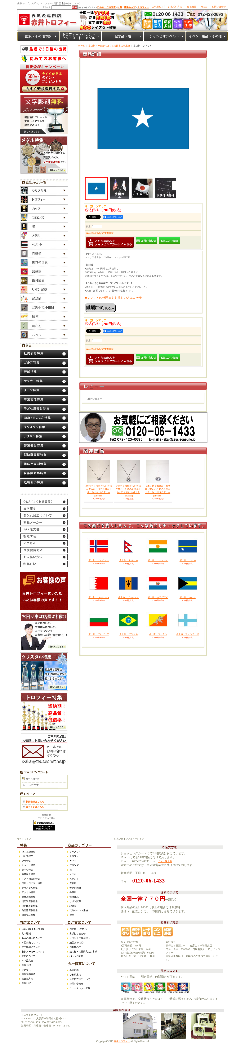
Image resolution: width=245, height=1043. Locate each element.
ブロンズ (74, 865)
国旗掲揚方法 (28, 974)
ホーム (81, 45)
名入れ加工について (32, 938)
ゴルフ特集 (27, 856)
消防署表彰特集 (30, 901)
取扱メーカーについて (33, 951)
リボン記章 (75, 901)
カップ (72, 860)
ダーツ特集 (27, 869)
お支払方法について (79, 979)
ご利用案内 (157, 6)
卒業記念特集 (28, 874)
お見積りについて (78, 929)
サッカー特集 (28, 865)
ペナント (74, 879)
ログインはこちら (35, 807)
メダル (72, 874)
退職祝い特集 (28, 915)
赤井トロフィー (122, 1041)
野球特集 (26, 860)
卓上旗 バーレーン (98, 597)
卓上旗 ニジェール (158, 560)
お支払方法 (27, 978)
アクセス (26, 969)
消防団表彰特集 (30, 906)
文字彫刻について (31, 947)
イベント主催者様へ (79, 938)
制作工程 (26, 965)
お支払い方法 (175, 6)
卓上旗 (91, 45)
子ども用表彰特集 (31, 879)
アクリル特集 (28, 892)
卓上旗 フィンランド (187, 634)
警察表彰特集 (28, 897)
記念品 (72, 906)
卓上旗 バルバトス (128, 597)
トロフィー (75, 856)
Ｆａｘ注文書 (165, 861)
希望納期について (31, 942)
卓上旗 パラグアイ (158, 597)
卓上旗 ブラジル (128, 634)
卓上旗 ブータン (158, 634)
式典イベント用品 (78, 910)
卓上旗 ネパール (128, 560)
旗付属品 (74, 897)
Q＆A (204, 6)
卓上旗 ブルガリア (98, 634)
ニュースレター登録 (79, 988)
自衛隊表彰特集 (30, 910)
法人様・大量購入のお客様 (83, 951)
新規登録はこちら (35, 801)
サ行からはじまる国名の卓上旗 (114, 45)
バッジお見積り (77, 956)
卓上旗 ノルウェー (98, 560)
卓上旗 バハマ (188, 597)
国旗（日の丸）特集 (32, 883)
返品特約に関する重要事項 (100, 233)
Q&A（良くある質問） (33, 929)
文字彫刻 (26, 933)
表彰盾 (72, 883)
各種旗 (72, 892)
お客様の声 (75, 947)
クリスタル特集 (30, 888)
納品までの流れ (77, 942)
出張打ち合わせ (77, 933)
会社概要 (191, 6)
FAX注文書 (27, 960)
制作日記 (26, 983)
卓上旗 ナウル (188, 560)
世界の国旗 (75, 888)
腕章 (71, 915)
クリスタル (75, 851)
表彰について (28, 956)
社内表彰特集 (28, 851)
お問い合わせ (219, 6)
